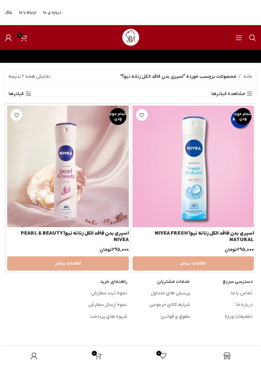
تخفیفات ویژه (239, 316)
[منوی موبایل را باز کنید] (239, 37)
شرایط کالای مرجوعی (170, 305)
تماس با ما (242, 293)
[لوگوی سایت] (130, 37)
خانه (248, 76)
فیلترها (16, 94)
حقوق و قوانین (175, 316)
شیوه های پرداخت (108, 316)
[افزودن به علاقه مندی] (142, 115)
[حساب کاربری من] (8, 37)
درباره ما (244, 305)
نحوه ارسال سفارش (107, 305)
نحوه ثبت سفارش (109, 293)
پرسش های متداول (170, 293)
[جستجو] (252, 37)
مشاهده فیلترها (228, 94)
